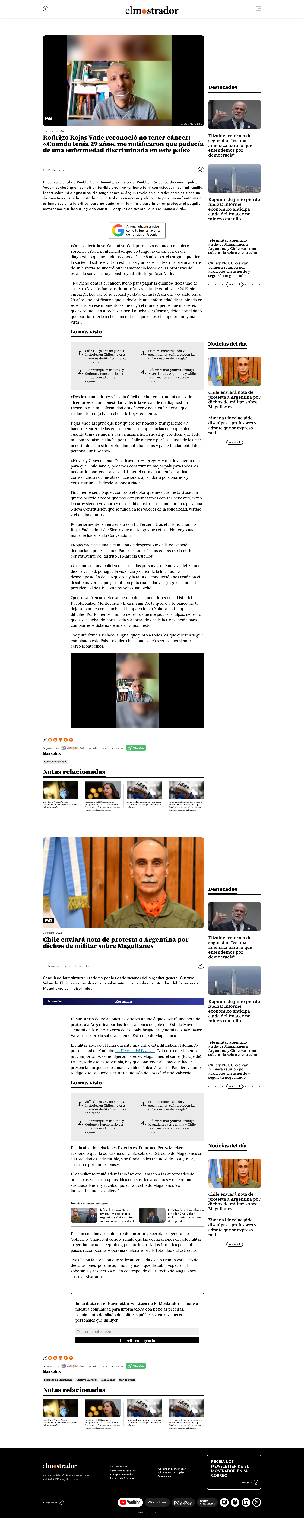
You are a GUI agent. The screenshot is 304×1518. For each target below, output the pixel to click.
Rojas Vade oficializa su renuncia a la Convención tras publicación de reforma (144, 805)
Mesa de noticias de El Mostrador (68, 966)
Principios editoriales (121, 1474)
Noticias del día (227, 343)
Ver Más (233, 284)
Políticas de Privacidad (122, 1478)
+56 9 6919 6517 (51, 1479)
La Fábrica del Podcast (135, 1050)
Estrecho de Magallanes (58, 1380)
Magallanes (108, 1380)
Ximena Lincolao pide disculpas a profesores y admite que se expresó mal (232, 425)
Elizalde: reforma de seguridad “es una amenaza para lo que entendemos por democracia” (230, 145)
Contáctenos (164, 1476)
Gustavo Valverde (87, 1380)
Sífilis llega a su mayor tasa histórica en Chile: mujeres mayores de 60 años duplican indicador (107, 356)
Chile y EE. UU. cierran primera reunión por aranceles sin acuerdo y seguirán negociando (229, 269)
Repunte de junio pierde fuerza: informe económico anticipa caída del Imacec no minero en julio (234, 209)
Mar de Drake (127, 1380)
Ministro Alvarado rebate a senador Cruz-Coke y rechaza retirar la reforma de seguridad (186, 1215)
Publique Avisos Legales (170, 1472)
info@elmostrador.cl (70, 1479)
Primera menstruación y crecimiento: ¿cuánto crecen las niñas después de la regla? (171, 354)
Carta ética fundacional (123, 1470)
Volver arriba (50, 1502)
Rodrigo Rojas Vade (55, 761)
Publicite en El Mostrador (171, 1468)
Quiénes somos (118, 1466)
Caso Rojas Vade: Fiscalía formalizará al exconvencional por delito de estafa (60, 805)
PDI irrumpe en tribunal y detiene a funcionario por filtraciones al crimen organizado (104, 375)
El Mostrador (56, 170)
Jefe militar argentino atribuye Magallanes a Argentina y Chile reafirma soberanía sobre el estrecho (172, 375)
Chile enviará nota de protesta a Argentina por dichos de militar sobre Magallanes (234, 399)
